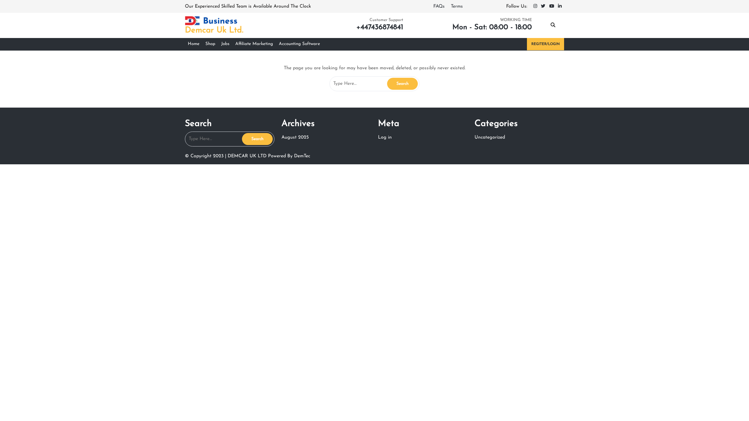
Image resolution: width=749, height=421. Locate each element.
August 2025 (295, 137)
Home (194, 44)
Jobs (225, 44)
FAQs (439, 6)
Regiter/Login (545, 44)
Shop (210, 44)
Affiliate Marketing (254, 44)
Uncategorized (490, 137)
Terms (457, 6)
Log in (385, 137)
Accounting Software (299, 44)
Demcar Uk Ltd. (214, 30)
